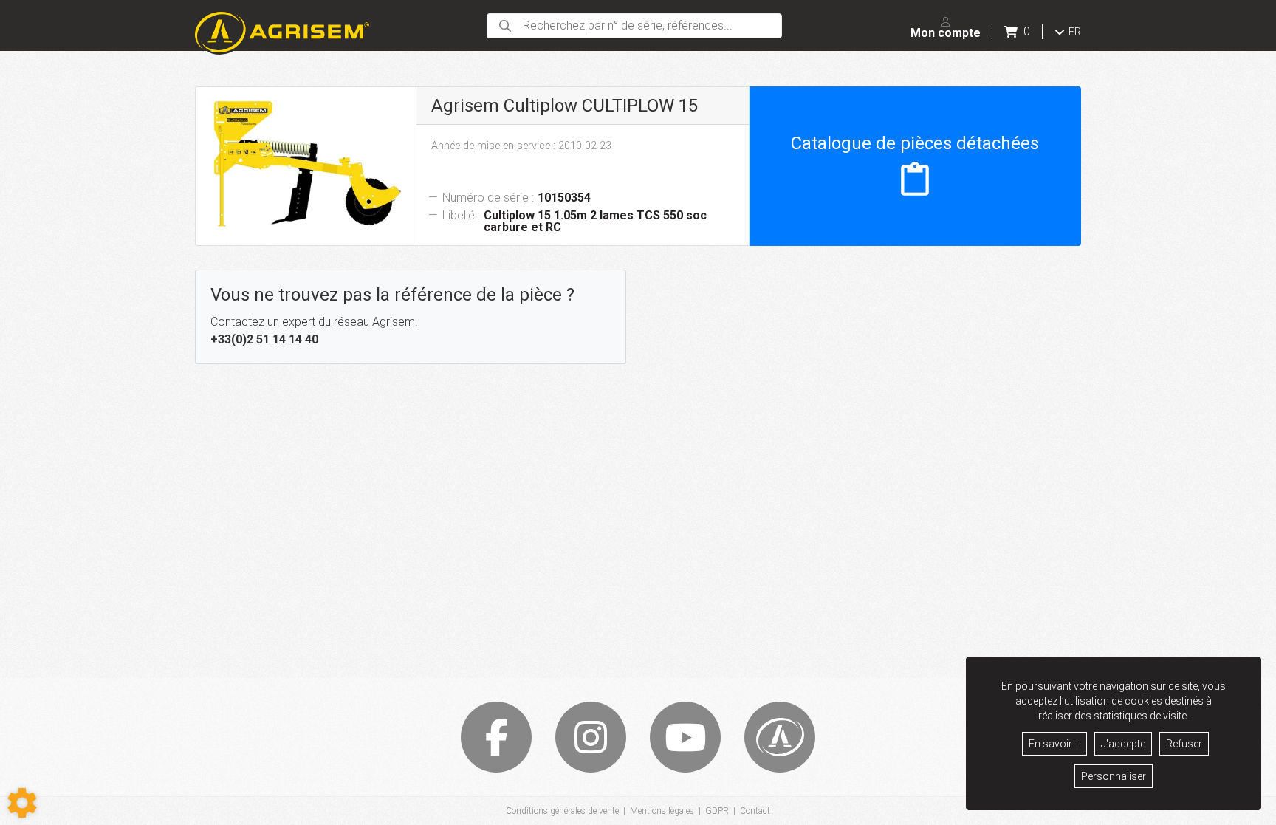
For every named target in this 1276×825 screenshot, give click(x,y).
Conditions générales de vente (562, 811)
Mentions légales (662, 811)
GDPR (717, 811)
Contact (755, 811)
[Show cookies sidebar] (22, 803)
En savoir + (1054, 744)
